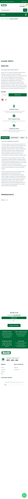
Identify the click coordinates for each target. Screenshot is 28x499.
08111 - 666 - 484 (12, 360)
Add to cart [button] (14, 230)
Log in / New (22, 4)
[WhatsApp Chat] (24, 495)
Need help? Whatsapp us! (12, 358)
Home (2, 18)
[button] (25, 14)
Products (7, 18)
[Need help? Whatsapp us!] (3, 359)
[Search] (25, 10)
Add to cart (18, 94)
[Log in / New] (19, 5)
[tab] (5, 137)
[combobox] (12, 10)
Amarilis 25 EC (14, 225)
